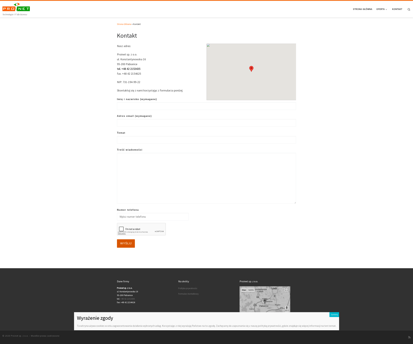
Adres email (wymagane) (134, 116)
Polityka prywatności (187, 288)
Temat (121, 132)
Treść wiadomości (129, 149)
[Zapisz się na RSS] (409, 337)
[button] (251, 69)
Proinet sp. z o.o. (20, 335)
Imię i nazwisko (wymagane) (137, 99)
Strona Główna (124, 24)
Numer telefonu (128, 209)
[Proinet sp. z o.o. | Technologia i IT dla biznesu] (16, 6)
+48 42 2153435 (127, 298)
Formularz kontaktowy (188, 293)
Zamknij (334, 314)
